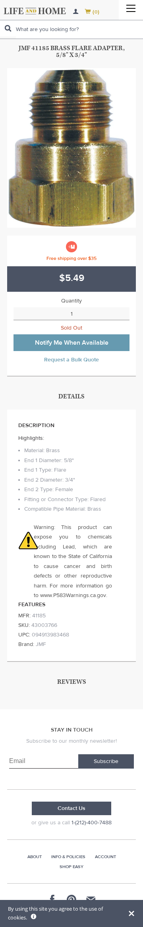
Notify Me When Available (71, 343)
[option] (71, 148)
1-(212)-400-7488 (92, 822)
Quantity (71, 301)
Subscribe (106, 761)
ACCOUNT (105, 857)
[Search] (8, 28)
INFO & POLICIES (68, 857)
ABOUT (34, 857)
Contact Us (71, 808)
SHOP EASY (71, 867)
